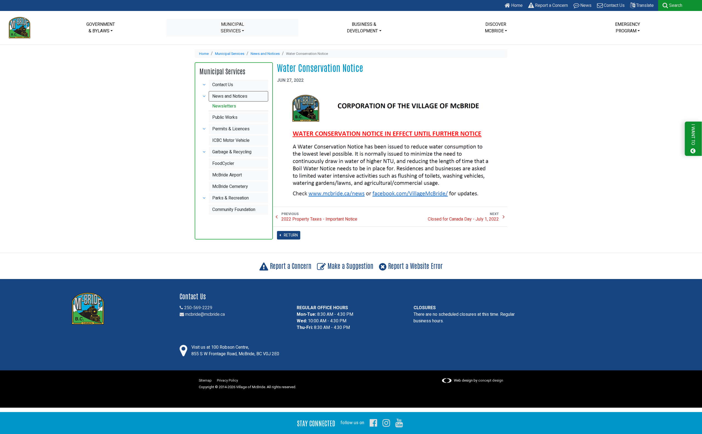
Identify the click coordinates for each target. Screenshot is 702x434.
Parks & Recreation (230, 198)
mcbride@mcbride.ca (204, 314)
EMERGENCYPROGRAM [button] (627, 27)
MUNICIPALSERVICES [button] (232, 27)
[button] (672, 5)
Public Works (224, 117)
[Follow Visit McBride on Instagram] (386, 422)
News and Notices (265, 53)
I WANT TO (693, 135)
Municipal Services (229, 53)
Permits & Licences (231, 129)
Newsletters (224, 106)
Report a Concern (551, 5)
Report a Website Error (414, 265)
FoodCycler (223, 163)
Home (516, 5)
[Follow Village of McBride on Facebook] (373, 422)
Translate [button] (644, 5)
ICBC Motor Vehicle (231, 140)
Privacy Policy (227, 380)
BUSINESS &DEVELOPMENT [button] (362, 27)
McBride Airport (227, 175)
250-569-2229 (197, 308)
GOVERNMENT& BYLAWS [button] (100, 27)
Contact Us (614, 5)
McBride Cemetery (230, 186)
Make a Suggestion (349, 265)
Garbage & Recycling (231, 152)
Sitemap (205, 380)
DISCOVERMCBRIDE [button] (495, 27)
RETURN (290, 235)
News (585, 5)
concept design (490, 380)
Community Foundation (233, 209)
